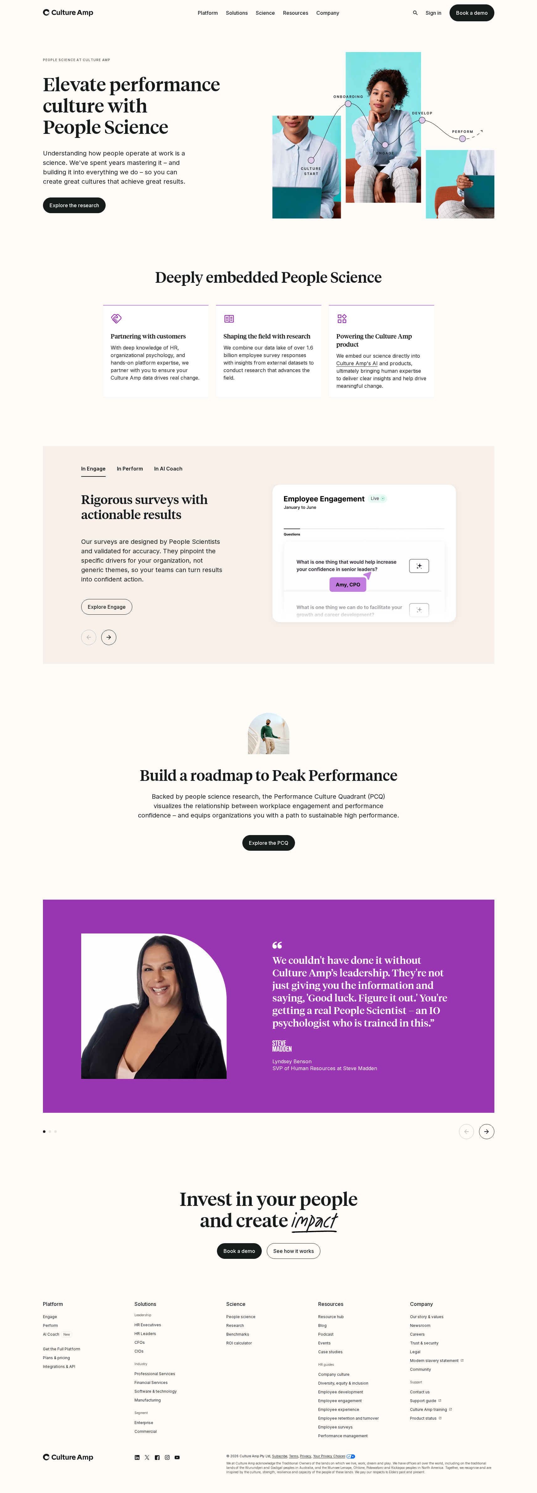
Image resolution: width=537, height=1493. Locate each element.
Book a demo (472, 13)
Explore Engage (107, 607)
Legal (415, 1351)
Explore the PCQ (268, 843)
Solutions (237, 13)
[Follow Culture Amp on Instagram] (167, 1457)
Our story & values (427, 1316)
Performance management (343, 1435)
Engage (50, 1316)
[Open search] (415, 13)
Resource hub (331, 1316)
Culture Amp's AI (357, 363)
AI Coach (51, 1334)
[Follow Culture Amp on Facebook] (157, 1457)
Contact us (420, 1392)
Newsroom (420, 1325)
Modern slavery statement (434, 1360)
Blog (322, 1325)
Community (420, 1369)
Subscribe (279, 1456)
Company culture (334, 1374)
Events (324, 1343)
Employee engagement (340, 1400)
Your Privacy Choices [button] (329, 1456)
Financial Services (151, 1382)
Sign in (433, 13)
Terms (293, 1456)
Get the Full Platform (61, 1349)
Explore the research (74, 205)
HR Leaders (145, 1333)
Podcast (326, 1334)
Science (265, 13)
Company (327, 13)
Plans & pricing (56, 1357)
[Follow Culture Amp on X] (147, 1457)
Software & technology (155, 1391)
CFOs (139, 1342)
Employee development (340, 1392)
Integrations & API (59, 1366)
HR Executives (147, 1324)
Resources (295, 13)
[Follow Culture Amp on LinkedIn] (137, 1457)
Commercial (145, 1431)
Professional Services (154, 1373)
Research (235, 1325)
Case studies (330, 1351)
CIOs (139, 1351)
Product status (423, 1418)
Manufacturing (147, 1400)
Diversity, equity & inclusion (343, 1383)
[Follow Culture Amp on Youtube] (177, 1457)
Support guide (423, 1400)
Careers (417, 1334)
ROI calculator (239, 1343)
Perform (50, 1325)
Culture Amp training (428, 1409)
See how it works (293, 1251)
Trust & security (424, 1343)
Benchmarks (237, 1334)
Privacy (305, 1456)
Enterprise (143, 1422)
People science (240, 1316)
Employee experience (338, 1409)
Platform (208, 13)
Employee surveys (335, 1427)
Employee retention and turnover (348, 1418)
